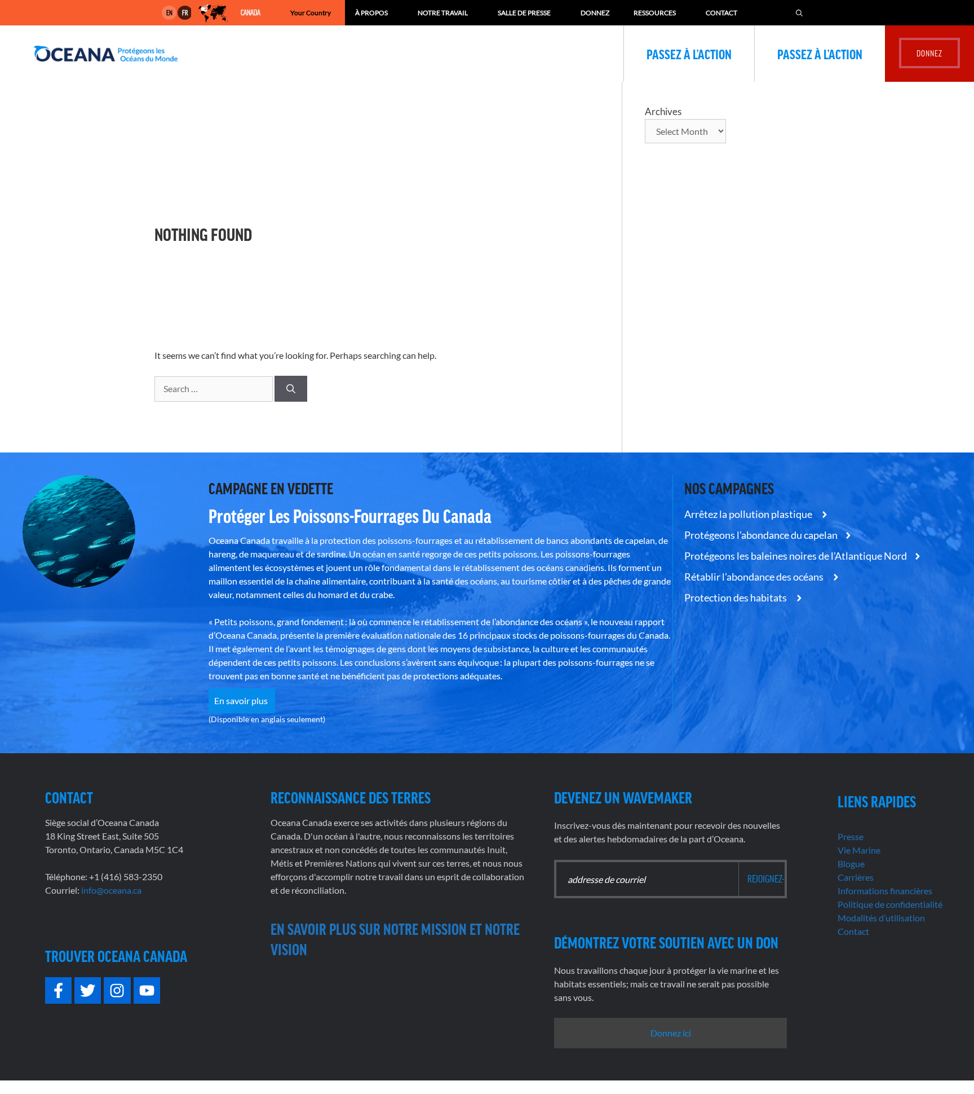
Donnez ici (670, 1032)
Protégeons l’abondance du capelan (761, 535)
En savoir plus (241, 700)
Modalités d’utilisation (881, 917)
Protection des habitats (736, 597)
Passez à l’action (689, 53)
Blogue (851, 863)
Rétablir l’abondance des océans (754, 576)
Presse (851, 836)
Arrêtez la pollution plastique (749, 514)
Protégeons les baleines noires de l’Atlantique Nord (795, 556)
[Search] (291, 389)
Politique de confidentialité (890, 904)
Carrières (856, 877)
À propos (371, 12)
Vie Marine (859, 850)
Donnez (595, 12)
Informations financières (885, 890)
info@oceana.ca (111, 890)
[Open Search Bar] (799, 12)
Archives (663, 111)
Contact (721, 12)
